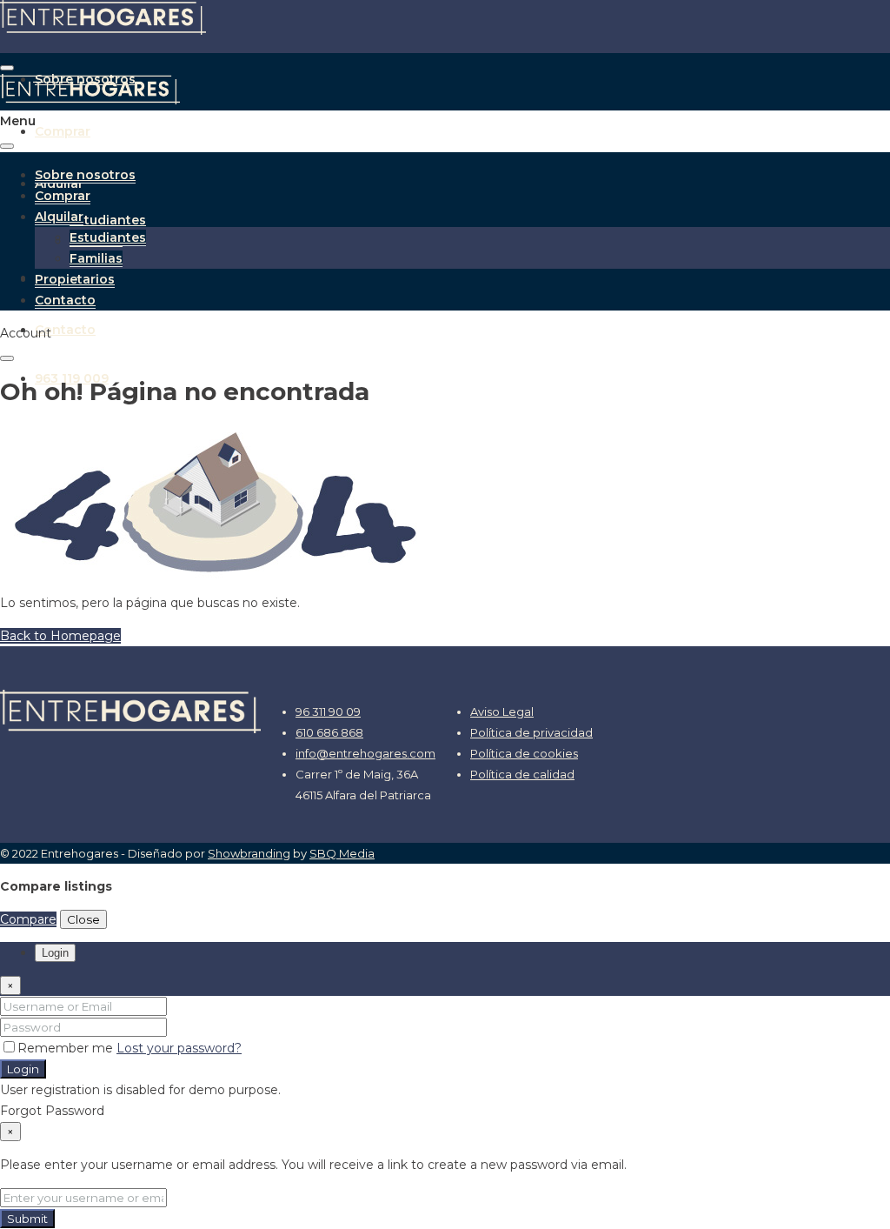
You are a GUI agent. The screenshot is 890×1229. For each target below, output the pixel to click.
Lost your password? (179, 1048)
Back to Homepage (60, 636)
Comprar (62, 131)
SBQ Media (342, 853)
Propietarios (75, 279)
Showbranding (249, 853)
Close (83, 919)
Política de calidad (522, 774)
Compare (28, 919)
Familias (96, 258)
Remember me (66, 1048)
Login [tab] (55, 952)
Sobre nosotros (85, 175)
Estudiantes (108, 220)
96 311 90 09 (328, 711)
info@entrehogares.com (365, 753)
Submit (27, 1219)
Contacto (65, 329)
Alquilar (59, 216)
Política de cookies (524, 753)
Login (23, 1069)
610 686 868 (329, 732)
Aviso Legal (502, 711)
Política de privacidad (531, 732)
